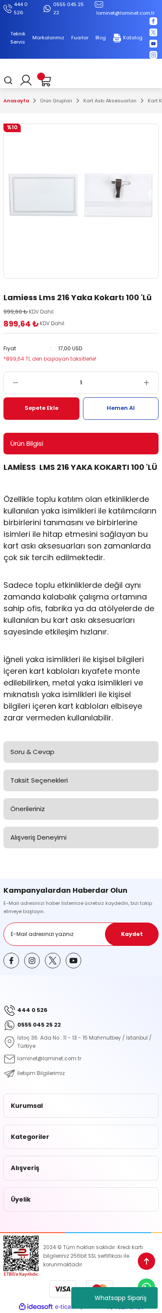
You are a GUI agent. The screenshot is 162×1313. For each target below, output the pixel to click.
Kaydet (132, 934)
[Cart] (45, 80)
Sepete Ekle (41, 408)
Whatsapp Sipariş (120, 1298)
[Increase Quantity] (151, 382)
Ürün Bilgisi (26, 443)
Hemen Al (121, 408)
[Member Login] (26, 80)
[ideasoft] (36, 1307)
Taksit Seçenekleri (39, 780)
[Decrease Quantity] (11, 382)
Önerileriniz (27, 808)
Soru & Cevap (32, 751)
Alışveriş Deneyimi (38, 837)
